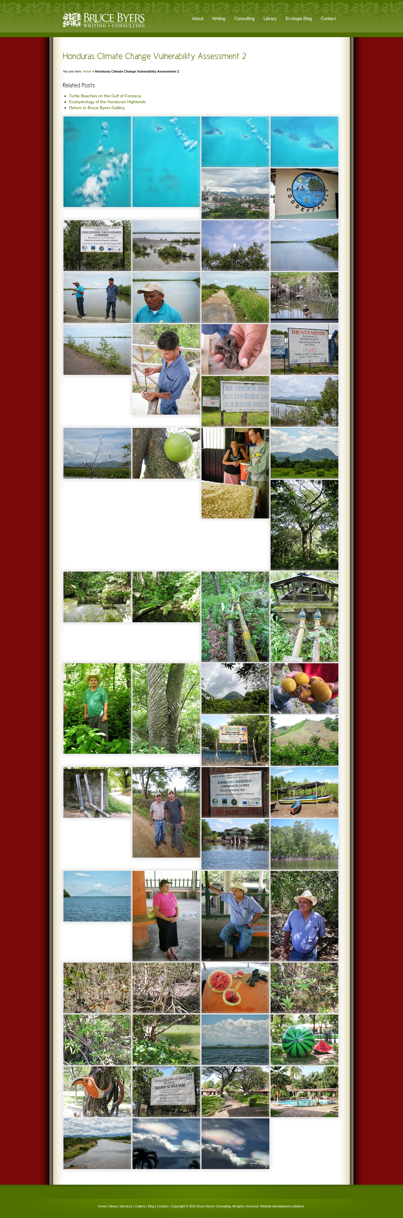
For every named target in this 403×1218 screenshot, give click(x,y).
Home (87, 71)
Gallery (140, 1206)
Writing (218, 18)
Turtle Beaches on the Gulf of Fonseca (105, 95)
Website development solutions (282, 1206)
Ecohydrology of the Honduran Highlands (107, 101)
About (113, 1206)
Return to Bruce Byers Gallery (97, 107)
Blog (151, 1206)
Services (126, 1206)
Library (270, 18)
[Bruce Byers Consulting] (104, 27)
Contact (328, 18)
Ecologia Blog (299, 18)
